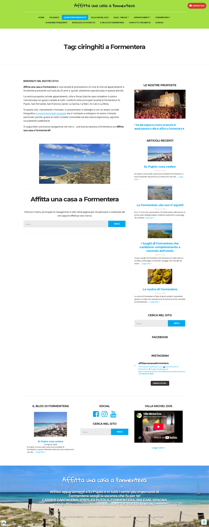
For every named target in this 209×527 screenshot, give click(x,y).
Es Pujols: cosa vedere (160, 166)
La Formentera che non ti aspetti (160, 205)
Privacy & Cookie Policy (100, 516)
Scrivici (159, 22)
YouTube (157, 516)
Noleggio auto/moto (83, 22)
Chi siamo (54, 17)
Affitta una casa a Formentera (104, 5)
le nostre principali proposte (51, 113)
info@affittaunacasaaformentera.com (86, 504)
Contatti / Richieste (139, 22)
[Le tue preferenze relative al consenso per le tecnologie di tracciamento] (204, 522)
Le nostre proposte (75, 17)
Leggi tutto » (150, 217)
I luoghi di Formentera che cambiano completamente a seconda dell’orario (159, 247)
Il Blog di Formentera (112, 22)
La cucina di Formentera (160, 289)
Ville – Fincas (120, 17)
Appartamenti (141, 17)
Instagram (141, 516)
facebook (125, 516)
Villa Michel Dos (99, 17)
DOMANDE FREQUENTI (56, 22)
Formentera (162, 17)
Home (41, 17)
